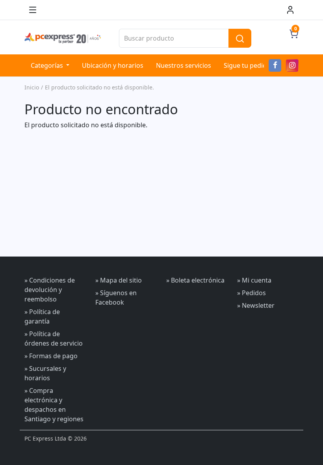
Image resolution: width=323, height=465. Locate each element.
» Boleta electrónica (195, 280)
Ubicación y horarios (112, 65)
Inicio (31, 87)
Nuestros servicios (183, 65)
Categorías (48, 65)
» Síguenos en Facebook (116, 297)
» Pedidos (251, 292)
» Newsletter (256, 305)
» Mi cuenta (254, 280)
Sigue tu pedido (247, 65)
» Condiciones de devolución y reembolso (49, 289)
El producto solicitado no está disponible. (99, 87)
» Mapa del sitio (118, 280)
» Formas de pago (51, 356)
